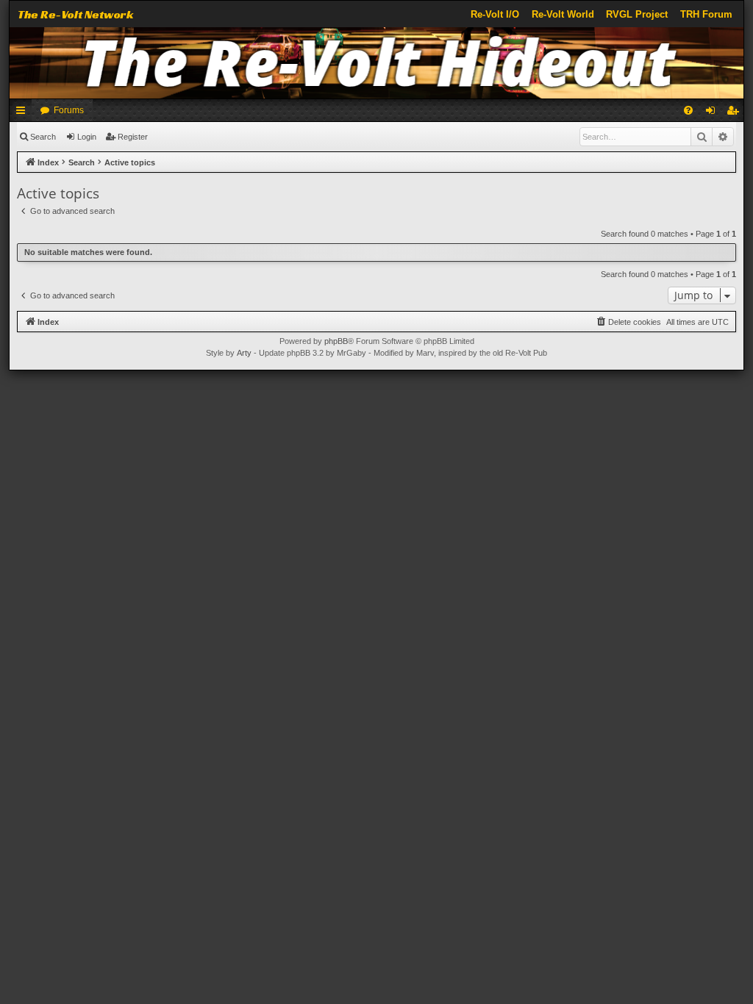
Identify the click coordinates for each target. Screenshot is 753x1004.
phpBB (336, 341)
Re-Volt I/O (495, 14)
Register (133, 136)
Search (43, 136)
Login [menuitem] (713, 113)
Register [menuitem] (735, 113)
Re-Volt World (563, 14)
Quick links (23, 113)
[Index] (376, 62)
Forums (69, 110)
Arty (244, 352)
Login (86, 136)
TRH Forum (706, 14)
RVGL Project (637, 14)
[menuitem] (688, 110)
